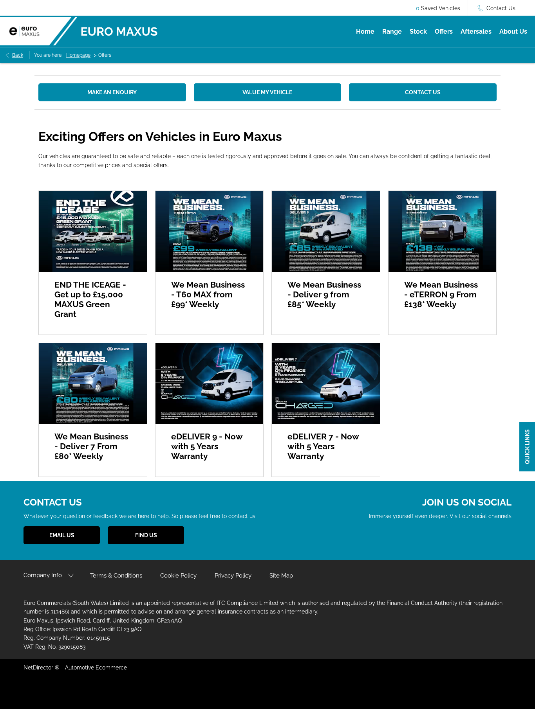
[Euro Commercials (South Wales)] (119, 31)
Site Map (281, 575)
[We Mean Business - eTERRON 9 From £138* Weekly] (443, 231)
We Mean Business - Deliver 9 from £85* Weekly (324, 294)
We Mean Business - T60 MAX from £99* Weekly (208, 294)
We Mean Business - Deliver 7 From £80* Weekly (91, 446)
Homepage (78, 55)
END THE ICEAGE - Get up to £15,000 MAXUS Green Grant (90, 299)
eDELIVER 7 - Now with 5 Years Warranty (323, 446)
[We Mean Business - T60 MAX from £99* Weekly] (209, 231)
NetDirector (39, 667)
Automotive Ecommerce (96, 667)
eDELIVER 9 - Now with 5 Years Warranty (206, 446)
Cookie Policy (178, 575)
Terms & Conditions (116, 575)
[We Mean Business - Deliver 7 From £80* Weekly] (93, 383)
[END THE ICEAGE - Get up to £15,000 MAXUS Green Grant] (93, 231)
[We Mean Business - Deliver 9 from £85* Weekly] (326, 231)
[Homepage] (38, 31)
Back (17, 55)
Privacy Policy (233, 575)
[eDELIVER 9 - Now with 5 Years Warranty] (209, 383)
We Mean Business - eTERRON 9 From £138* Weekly (441, 294)
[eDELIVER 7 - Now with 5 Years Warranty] (326, 383)
